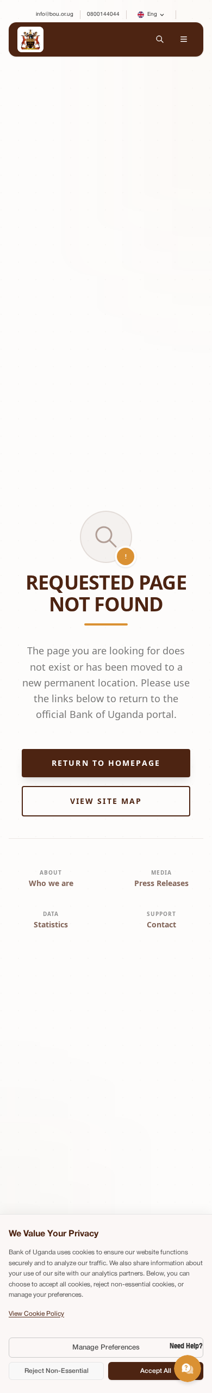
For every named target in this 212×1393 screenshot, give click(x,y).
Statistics (51, 924)
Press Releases (161, 883)
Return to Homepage (106, 763)
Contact (161, 924)
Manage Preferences (106, 1348)
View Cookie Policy (36, 1314)
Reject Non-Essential (56, 1371)
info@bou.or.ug (54, 14)
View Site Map (106, 801)
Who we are (51, 883)
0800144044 (103, 14)
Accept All (155, 1371)
